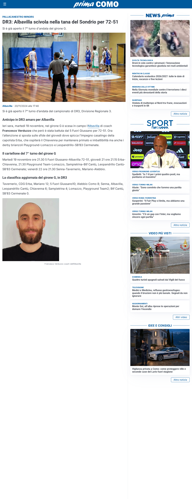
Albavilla (93, 126)
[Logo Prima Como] (96, 4)
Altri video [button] (181, 317)
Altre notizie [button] (180, 113)
